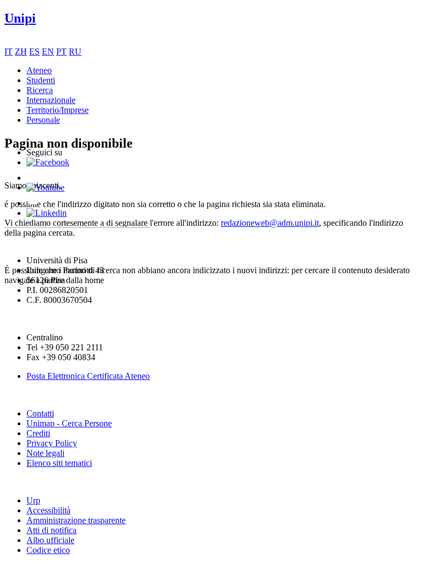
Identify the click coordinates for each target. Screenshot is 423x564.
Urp (33, 500)
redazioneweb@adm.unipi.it (270, 222)
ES (34, 51)
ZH (21, 51)
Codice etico (48, 550)
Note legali (45, 453)
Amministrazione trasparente (76, 520)
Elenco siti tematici (59, 463)
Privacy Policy (51, 443)
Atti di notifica (51, 530)
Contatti (40, 413)
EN (48, 51)
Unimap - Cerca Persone (69, 423)
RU (75, 51)
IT (8, 51)
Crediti (38, 433)
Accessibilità (48, 510)
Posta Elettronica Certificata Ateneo (88, 376)
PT (61, 51)
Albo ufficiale (50, 540)
